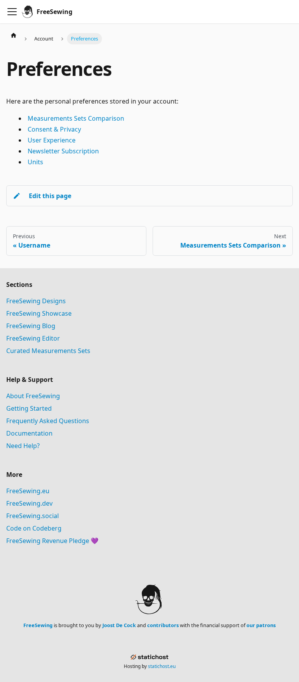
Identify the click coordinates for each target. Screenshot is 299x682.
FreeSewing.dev (29, 503)
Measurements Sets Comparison (76, 118)
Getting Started (29, 408)
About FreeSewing (33, 396)
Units (35, 162)
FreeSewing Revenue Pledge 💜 (52, 540)
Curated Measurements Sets (48, 350)
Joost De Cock (119, 625)
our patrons (261, 625)
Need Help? (23, 445)
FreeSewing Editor (33, 338)
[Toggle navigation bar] (12, 12)
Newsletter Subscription (63, 151)
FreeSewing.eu (27, 491)
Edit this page (50, 196)
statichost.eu (162, 666)
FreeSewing (38, 625)
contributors (163, 625)
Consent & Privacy (54, 129)
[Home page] (13, 35)
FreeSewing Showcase (39, 313)
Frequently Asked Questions (47, 421)
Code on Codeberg (34, 528)
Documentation (29, 433)
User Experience (52, 140)
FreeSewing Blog (30, 326)
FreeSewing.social (32, 516)
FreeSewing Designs (36, 301)
